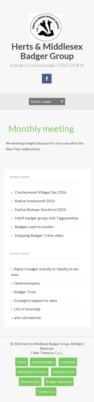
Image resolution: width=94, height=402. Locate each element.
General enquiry (27, 283)
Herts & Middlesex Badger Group (47, 51)
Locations (67, 362)
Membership (30, 382)
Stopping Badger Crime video (39, 235)
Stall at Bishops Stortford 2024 (40, 209)
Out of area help (27, 309)
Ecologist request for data (35, 300)
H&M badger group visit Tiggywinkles (47, 218)
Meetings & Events (32, 372)
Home (21, 362)
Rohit (58, 353)
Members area (63, 372)
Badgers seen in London (34, 226)
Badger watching (59, 382)
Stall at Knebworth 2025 (35, 200)
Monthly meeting (41, 128)
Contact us (46, 391)
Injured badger (43, 362)
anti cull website (27, 317)
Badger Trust (25, 291)
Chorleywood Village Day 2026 (40, 192)
